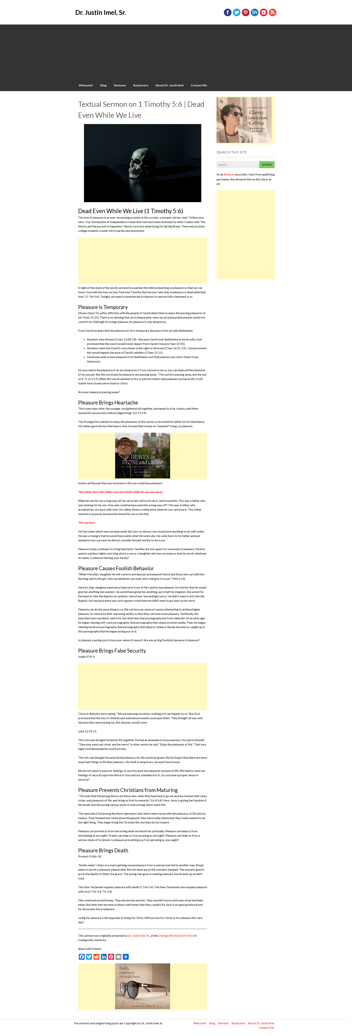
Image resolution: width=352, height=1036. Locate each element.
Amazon (229, 174)
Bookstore (140, 85)
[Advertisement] (176, 52)
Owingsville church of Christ (176, 935)
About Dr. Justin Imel (169, 85)
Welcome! (86, 85)
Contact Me (199, 85)
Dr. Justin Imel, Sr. (100, 12)
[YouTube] (263, 15)
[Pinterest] (245, 15)
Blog (103, 85)
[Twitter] (236, 15)
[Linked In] (254, 15)
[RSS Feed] (272, 15)
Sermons (120, 85)
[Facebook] (227, 15)
